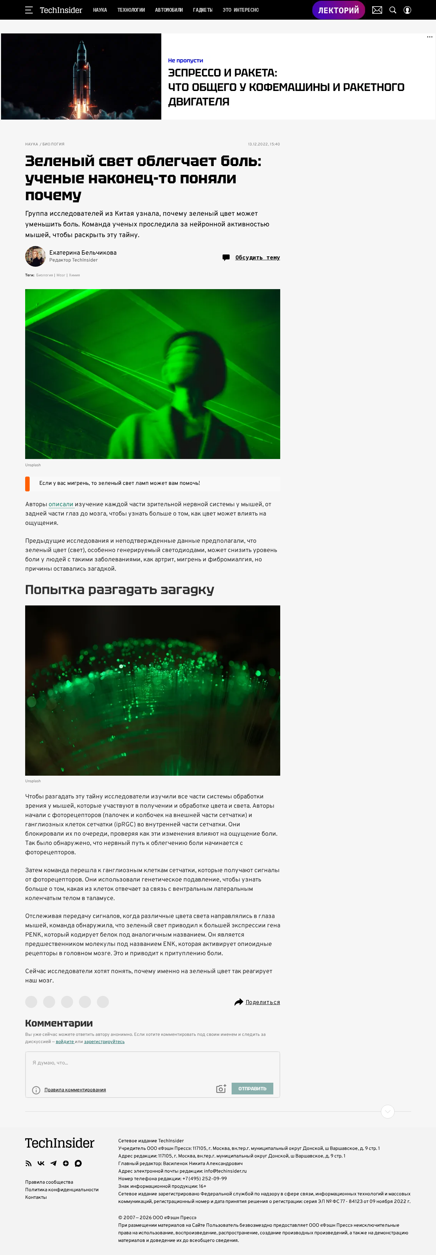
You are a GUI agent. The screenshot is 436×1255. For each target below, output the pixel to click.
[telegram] (53, 1163)
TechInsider (61, 10)
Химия (74, 275)
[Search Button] (393, 10)
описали (62, 505)
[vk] (41, 1163)
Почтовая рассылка (377, 10)
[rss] (28, 1163)
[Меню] (29, 10)
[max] (78, 1163)
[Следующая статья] (218, 1112)
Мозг (61, 275)
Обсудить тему (257, 257)
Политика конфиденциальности (62, 1190)
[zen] (65, 1163)
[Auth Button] (407, 10)
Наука (31, 144)
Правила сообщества (49, 1182)
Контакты (36, 1198)
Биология (53, 144)
